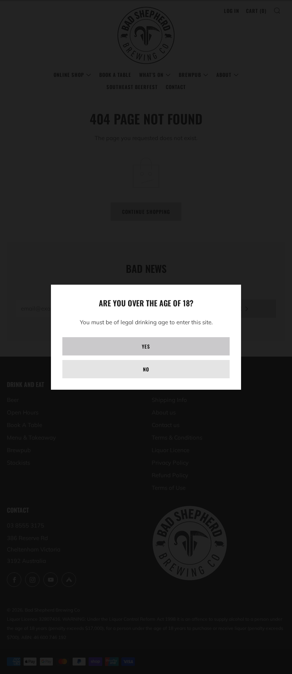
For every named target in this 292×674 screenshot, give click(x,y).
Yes (146, 346)
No (146, 369)
